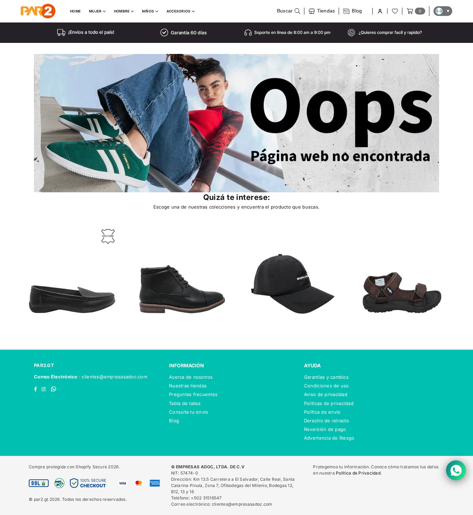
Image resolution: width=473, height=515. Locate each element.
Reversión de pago (325, 429)
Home (75, 11)
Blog (174, 420)
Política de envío (322, 412)
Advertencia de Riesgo (329, 438)
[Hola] (379, 11)
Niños (148, 11)
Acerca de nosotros (191, 377)
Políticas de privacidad (329, 403)
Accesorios (179, 11)
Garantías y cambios (326, 377)
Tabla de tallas (184, 403)
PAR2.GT (44, 365)
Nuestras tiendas (188, 385)
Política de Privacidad (358, 473)
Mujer (96, 11)
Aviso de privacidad (325, 394)
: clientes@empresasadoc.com (112, 376)
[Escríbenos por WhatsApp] (456, 470)
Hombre (122, 11)
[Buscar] (289, 11)
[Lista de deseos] (394, 11)
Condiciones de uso (326, 385)
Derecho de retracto (326, 420)
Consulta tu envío (188, 412)
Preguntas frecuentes (193, 394)
